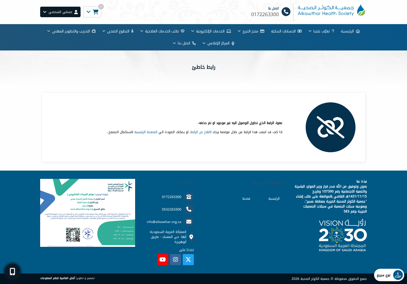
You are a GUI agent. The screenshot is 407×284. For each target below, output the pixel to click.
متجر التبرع (250, 31)
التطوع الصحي (118, 31)
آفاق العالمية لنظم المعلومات (57, 278)
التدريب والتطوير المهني (71, 31)
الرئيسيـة (347, 31)
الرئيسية (274, 199)
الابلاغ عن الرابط (201, 132)
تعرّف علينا (321, 31)
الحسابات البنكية (283, 31)
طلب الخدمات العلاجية (162, 31)
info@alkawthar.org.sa (164, 222)
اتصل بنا (184, 43)
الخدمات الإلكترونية (210, 31)
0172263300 (171, 197)
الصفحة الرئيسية (145, 132)
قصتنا (246, 199)
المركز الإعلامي (218, 43)
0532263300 (171, 209)
